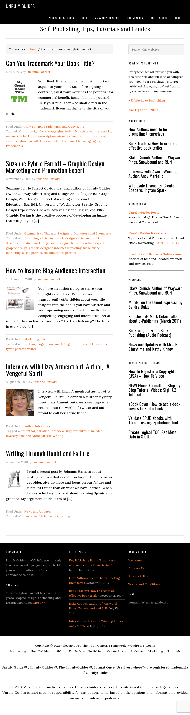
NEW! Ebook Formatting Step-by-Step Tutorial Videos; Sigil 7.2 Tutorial (154, 390)
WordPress (136, 645)
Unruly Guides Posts (143, 212)
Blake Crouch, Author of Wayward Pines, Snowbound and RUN (155, 159)
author (30, 344)
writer (31, 349)
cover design (59, 243)
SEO (44, 339)
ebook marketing (81, 243)
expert (99, 243)
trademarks (14, 146)
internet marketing (68, 248)
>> (167, 243)
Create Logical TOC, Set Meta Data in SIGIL (152, 434)
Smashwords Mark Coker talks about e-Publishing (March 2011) (154, 318)
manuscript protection (88, 136)
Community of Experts (40, 233)
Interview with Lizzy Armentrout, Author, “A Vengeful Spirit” (58, 369)
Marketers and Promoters (93, 233)
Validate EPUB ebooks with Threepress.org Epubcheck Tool (153, 420)
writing (58, 436)
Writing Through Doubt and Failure (47, 453)
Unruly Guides (20, 6)
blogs (40, 344)
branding (32, 238)
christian (43, 431)
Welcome (135, 560)
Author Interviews (37, 426)
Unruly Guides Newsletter (148, 233)
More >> (39, 602)
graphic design (16, 248)
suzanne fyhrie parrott (22, 141)
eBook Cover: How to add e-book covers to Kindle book (154, 406)
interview (57, 431)
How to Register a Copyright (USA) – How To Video (151, 373)
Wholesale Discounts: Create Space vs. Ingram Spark (151, 187)
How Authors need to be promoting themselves (147, 131)
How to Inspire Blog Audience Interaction (55, 270)
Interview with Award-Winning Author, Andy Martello (152, 173)
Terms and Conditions (144, 584)
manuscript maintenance (53, 136)
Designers (65, 233)
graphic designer (41, 248)
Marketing (31, 339)
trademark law (50, 141)
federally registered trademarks (88, 131)
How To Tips (33, 126)
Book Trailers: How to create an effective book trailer (153, 145)
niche (87, 248)
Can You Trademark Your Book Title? (50, 63)
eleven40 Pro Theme (77, 645)
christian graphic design (57, 238)
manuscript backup (19, 136)
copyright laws (36, 131)
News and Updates (37, 511)
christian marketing (34, 243)
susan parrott (32, 253)
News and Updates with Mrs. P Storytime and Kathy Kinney (152, 346)
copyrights (56, 131)
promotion (79, 344)
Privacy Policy (138, 576)
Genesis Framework (111, 645)
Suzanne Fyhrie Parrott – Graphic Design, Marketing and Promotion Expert (56, 166)
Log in (150, 645)
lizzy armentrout (77, 431)
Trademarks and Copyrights (64, 126)
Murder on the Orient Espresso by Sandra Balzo (155, 304)
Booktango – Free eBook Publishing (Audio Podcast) (149, 332)
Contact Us (136, 568)
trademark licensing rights (81, 141)
